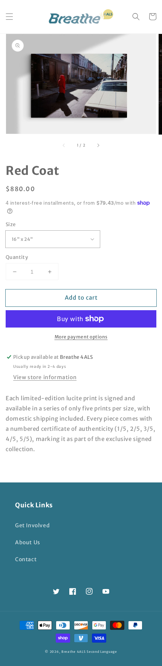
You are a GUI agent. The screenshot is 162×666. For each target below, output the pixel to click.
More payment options (81, 337)
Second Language (102, 652)
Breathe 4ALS (73, 652)
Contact (26, 559)
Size (11, 224)
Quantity (17, 257)
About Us (27, 542)
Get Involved (32, 525)
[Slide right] (98, 145)
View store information (44, 377)
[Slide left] (64, 145)
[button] (9, 16)
